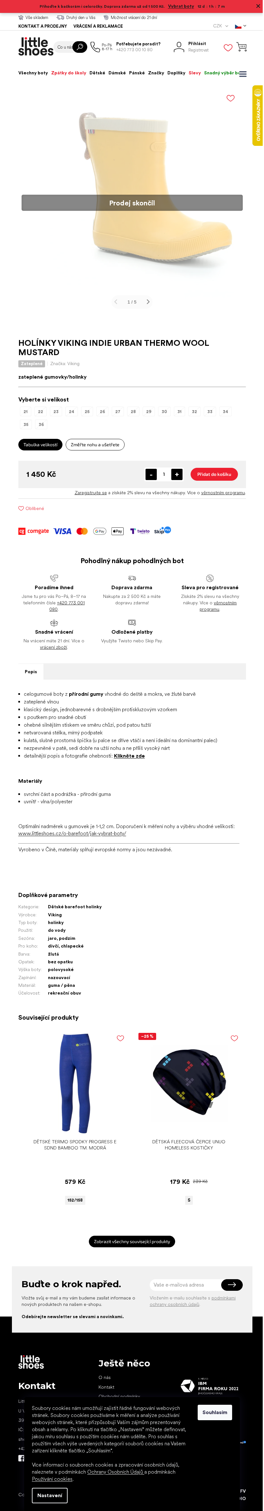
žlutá (50, 954)
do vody (54, 930)
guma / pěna (58, 985)
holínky (53, 922)
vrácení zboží (51, 647)
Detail (69, 1126)
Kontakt (104, 1387)
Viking (52, 914)
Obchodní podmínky (116, 1396)
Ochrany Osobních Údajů (113, 1472)
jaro (49, 938)
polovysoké (58, 969)
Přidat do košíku (212, 474)
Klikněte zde (126, 756)
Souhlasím (212, 1412)
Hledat (77, 47)
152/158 (72, 1200)
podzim (64, 938)
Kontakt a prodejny (40, 26)
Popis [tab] (28, 671)
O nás (102, 1377)
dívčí (50, 946)
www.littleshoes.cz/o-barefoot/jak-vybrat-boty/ (70, 833)
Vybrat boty (178, 6)
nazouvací (56, 977)
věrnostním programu (220, 492)
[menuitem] (30, 72)
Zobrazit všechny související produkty (130, 1241)
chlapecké (69, 946)
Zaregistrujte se (88, 492)
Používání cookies (50, 1479)
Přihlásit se (229, 1285)
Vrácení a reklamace (95, 26)
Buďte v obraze (19, 1458)
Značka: (62, 363)
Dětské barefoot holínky (72, 906)
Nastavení (47, 1495)
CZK (215, 26)
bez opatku (57, 961)
